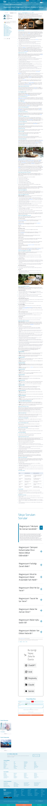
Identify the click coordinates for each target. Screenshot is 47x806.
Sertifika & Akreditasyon (16, 795)
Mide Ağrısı (15, 763)
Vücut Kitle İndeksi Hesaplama (6, 785)
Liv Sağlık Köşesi (7, 4)
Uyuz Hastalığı (15, 768)
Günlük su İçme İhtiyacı (16, 786)
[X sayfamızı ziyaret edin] (31, 0)
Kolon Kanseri (35, 773)
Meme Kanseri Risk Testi (26, 785)
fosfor (29, 33)
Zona (14, 764)
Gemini (31, 691)
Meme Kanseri (5, 773)
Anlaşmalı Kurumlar (27, 2)
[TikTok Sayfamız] (42, 801)
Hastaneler (9, 2)
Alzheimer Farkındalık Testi (16, 784)
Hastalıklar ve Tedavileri (30, 795)
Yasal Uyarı (42, 793)
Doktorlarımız (29, 791)
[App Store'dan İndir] (10, 797)
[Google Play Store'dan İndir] (6, 797)
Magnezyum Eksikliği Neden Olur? (7, 30)
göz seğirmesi (29, 248)
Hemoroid (25, 764)
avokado (39, 160)
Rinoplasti (4, 767)
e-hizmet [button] (27, 0)
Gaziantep (22, 794)
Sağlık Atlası (22, 2)
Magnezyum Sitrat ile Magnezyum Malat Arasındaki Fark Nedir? (28, 577)
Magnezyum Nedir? (6, 25)
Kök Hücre (15, 767)
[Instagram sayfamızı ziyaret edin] (32, 0)
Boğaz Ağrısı (35, 763)
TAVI (24, 767)
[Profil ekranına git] (42, 2)
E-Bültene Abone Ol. (36, 755)
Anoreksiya (31, 199)
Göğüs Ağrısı (5, 766)
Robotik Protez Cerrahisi (6, 768)
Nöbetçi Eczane (36, 794)
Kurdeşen (25, 768)
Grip (34, 768)
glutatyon (24, 47)
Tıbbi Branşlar (13, 2)
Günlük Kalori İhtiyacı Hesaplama (7, 786)
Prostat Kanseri (25, 773)
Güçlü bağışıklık (35, 123)
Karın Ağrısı (35, 764)
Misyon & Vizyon (15, 791)
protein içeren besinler (28, 84)
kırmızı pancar (30, 160)
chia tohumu (31, 119)
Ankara (21, 793)
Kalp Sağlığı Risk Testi (36, 785)
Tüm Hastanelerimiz (23, 795)
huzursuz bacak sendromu (22, 220)
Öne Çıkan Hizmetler (30, 794)
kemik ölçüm (28, 95)
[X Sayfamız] (37, 801)
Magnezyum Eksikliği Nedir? (6, 29)
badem (33, 160)
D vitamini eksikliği (31, 82)
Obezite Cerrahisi (36, 767)
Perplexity (32, 678)
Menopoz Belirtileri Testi (36, 784)
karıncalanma (23, 232)
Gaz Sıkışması (5, 763)
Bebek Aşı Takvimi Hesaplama (27, 784)
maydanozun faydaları (29, 307)
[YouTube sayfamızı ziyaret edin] (33, 0)
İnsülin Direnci (5, 765)
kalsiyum (36, 39)
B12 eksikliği (24, 79)
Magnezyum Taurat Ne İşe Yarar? (28, 599)
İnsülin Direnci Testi (5, 784)
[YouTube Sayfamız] (40, 801)
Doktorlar (18, 2)
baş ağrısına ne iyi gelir (31, 244)
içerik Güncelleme (42, 791)
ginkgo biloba (32, 324)
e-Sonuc (35, 791)
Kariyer (35, 2)
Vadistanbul (22, 791)
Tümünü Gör (5, 733)
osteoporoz (26, 94)
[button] (42, 0)
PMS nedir (37, 142)
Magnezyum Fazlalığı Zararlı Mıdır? (28, 565)
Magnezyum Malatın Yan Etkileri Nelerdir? (29, 632)
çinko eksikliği (26, 51)
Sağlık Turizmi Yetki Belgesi (16, 794)
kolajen (42, 54)
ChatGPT (32, 665)
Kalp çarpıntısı (38, 71)
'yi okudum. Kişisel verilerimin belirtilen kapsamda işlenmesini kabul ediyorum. (30, 713)
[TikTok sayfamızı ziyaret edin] (35, 0)
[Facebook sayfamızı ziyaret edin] (30, 0)
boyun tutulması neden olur (22, 98)
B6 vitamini (19, 73)
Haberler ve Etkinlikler (16, 796)
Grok (30, 672)
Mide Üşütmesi (25, 763)
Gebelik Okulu (36, 795)
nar (40, 307)
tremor (19, 99)
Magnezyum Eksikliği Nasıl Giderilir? (7, 32)
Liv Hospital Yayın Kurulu (22, 638)
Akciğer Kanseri (15, 773)
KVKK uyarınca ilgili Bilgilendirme (22, 713)
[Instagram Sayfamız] (38, 801)
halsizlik (22, 223)
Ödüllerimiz (15, 793)
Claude (31, 685)
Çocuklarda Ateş (35, 765)
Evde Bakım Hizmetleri (37, 793)
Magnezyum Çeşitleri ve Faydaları (7, 33)
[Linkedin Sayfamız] (41, 801)
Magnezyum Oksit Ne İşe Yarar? (29, 589)
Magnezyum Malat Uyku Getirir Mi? (29, 621)
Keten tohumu (23, 162)
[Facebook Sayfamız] (36, 801)
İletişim (32, 2)
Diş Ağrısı (15, 765)
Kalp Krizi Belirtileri (5, 764)
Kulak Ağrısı (25, 766)
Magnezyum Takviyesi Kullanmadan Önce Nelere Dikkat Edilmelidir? (28, 551)
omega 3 (24, 102)
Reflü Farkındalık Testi (16, 785)
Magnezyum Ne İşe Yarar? (6, 26)
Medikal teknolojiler (30, 793)
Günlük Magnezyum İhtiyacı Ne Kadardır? (8, 28)
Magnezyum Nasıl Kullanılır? (6, 35)
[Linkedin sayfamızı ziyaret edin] (34, 0)
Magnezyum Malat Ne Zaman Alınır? (28, 610)
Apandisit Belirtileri (15, 766)
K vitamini (28, 105)
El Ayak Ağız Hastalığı (36, 766)
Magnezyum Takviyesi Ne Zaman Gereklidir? (28, 527)
